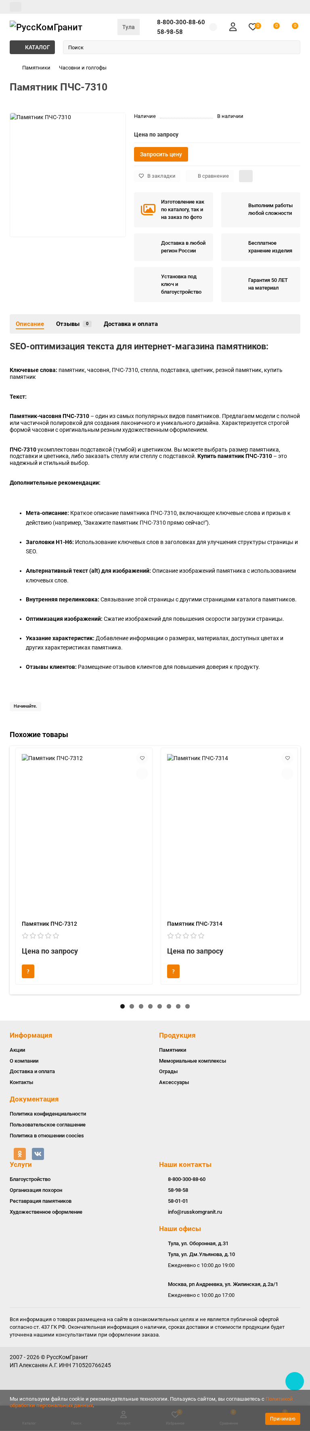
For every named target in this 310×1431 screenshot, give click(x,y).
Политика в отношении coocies (47, 1136)
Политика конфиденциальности (48, 1114)
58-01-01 (178, 1201)
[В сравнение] (142, 773)
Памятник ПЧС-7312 (49, 923)
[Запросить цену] (28, 971)
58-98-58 (170, 32)
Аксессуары (174, 1082)
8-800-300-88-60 (181, 22)
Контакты (21, 1082)
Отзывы (72, 324)
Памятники (36, 68)
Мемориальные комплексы (192, 1061)
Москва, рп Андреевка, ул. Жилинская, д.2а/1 (223, 1284)
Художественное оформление (46, 1212)
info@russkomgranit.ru (195, 1212)
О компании (24, 1061)
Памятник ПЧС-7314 (194, 923)
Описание (30, 324)
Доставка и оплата (131, 324)
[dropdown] (15, 7)
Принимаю (282, 1419)
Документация (34, 1099)
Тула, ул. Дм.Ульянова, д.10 (201, 1254)
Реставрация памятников (40, 1201)
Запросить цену (161, 154)
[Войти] (233, 27)
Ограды (168, 1071)
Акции (17, 1050)
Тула (128, 27)
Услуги (21, 1164)
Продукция (177, 1035)
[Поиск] (292, 47)
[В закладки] (142, 758)
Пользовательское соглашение (48, 1125)
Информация (31, 1035)
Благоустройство (30, 1179)
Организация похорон (36, 1190)
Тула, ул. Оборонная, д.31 (198, 1243)
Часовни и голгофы (83, 68)
